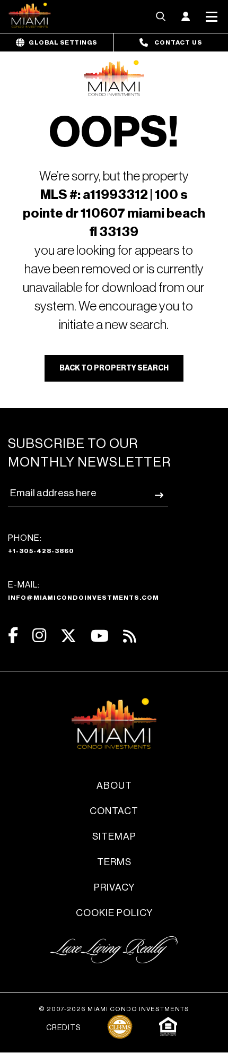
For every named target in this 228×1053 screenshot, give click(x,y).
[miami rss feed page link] (129, 635)
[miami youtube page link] (100, 636)
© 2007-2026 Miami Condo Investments (114, 1009)
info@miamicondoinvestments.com (83, 597)
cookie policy (114, 913)
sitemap (114, 836)
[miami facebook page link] (13, 635)
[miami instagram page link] (39, 635)
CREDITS (63, 1028)
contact (114, 811)
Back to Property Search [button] (114, 368)
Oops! (114, 133)
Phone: (41, 544)
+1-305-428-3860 (41, 551)
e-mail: (83, 591)
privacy (114, 887)
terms (114, 862)
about (114, 785)
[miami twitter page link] (68, 636)
